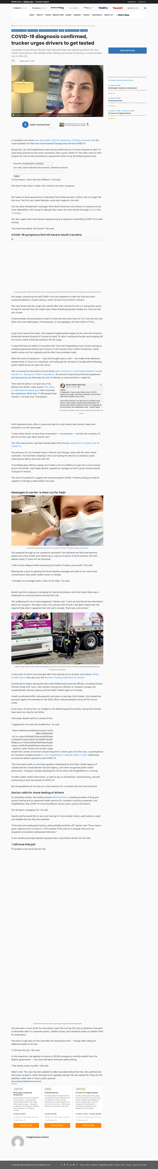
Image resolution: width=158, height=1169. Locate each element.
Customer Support (42, 2)
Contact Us (142, 2)
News (20, 26)
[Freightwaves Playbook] (73, 8)
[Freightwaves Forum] (88, 8)
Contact (117, 1165)
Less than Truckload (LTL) (48, 30)
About (87, 1165)
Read (32, 15)
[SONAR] (132, 8)
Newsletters (132, 2)
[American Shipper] (57, 8)
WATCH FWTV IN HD (127, 50)
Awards (77, 15)
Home (15, 26)
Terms (123, 1165)
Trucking (84, 30)
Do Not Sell (142, 1165)
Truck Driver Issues (72, 30)
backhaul (65, 321)
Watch (39, 15)
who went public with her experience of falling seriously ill (63, 140)
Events (86, 15)
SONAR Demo (16, 2)
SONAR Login (28, 2)
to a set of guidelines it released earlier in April (64, 754)
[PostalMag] (103, 8)
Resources (97, 15)
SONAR (68, 15)
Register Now (26, 1125)
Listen (48, 15)
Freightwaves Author (37, 1137)
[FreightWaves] (20, 8)
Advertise (94, 1165)
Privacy (128, 1165)
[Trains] (118, 8)
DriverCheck (62, 797)
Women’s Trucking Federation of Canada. (65, 677)
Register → (112, 93)
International (28, 26)
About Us (108, 15)
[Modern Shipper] (39, 8)
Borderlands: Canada (41, 26)
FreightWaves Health (106, 1165)
